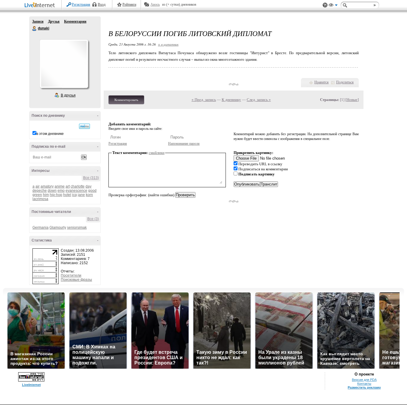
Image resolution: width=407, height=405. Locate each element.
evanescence (76, 191)
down (52, 191)
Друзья (54, 21)
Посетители (71, 275)
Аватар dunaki (63, 63)
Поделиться (345, 82)
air (37, 186)
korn (89, 195)
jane (81, 195)
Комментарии (75, 21)
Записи (38, 21)
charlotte (78, 186)
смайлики (156, 152)
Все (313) (91, 178)
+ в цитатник (168, 44)
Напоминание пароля (184, 143)
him (46, 195)
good (92, 191)
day (88, 186)
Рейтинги (129, 4)
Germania (40, 227)
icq (74, 195)
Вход (101, 4)
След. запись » (259, 99)
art (68, 186)
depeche (39, 191)
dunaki (34, 28)
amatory (47, 186)
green (37, 195)
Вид (333, 6)
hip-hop (56, 195)
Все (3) (93, 219)
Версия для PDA (364, 379)
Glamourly (57, 227)
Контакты (364, 383)
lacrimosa (40, 199)
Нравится (321, 82)
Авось (155, 4)
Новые (352, 99)
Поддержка (325, 5)
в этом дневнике (50, 134)
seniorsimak (77, 227)
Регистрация (81, 4)
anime (60, 186)
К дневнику (231, 99)
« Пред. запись (204, 99)
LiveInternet (41, 5)
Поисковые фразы (76, 280)
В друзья (68, 95)
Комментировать (126, 100)
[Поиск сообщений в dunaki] (84, 126)
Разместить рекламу (364, 387)
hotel (67, 195)
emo (61, 191)
